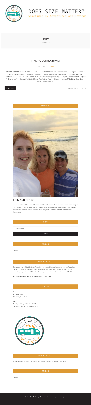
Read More (10, 88)
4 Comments (71, 88)
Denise (84, 88)
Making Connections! (45, 61)
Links (52, 66)
